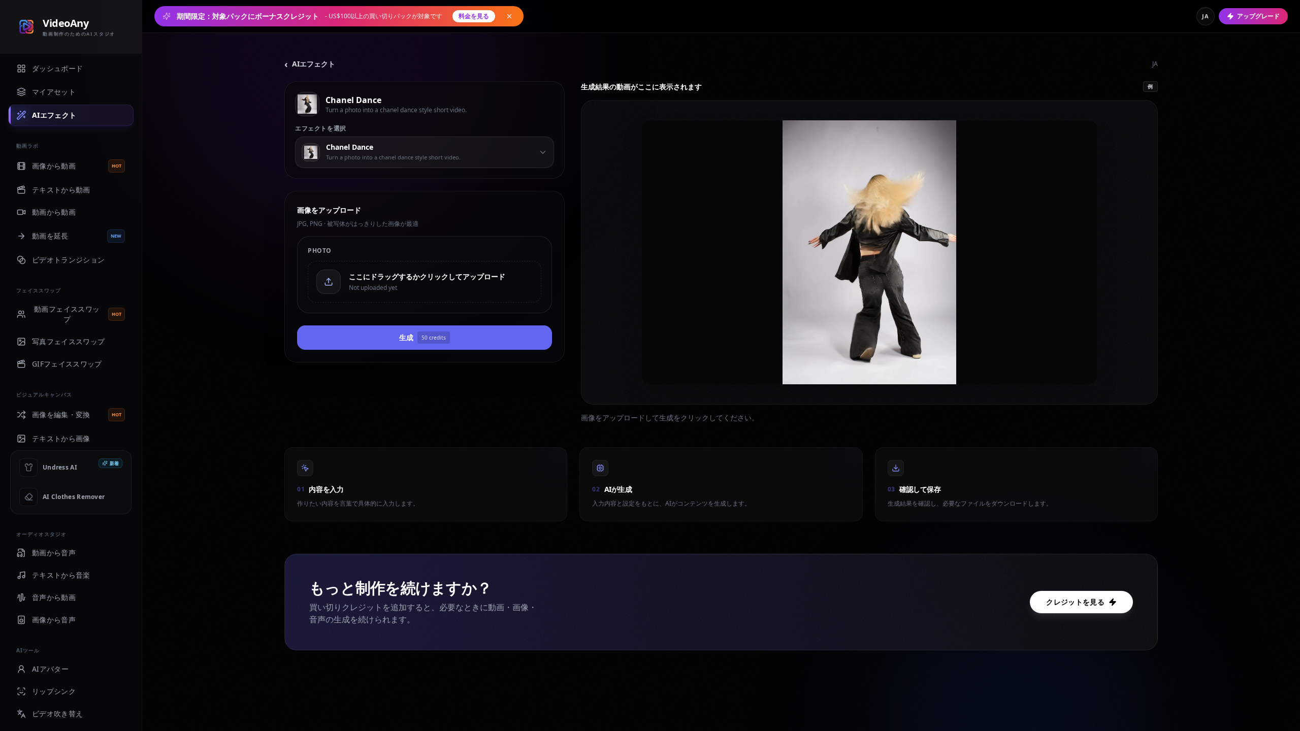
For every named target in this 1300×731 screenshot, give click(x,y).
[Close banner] (509, 16)
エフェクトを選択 (320, 128)
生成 (422, 337)
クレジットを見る (1075, 602)
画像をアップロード (329, 210)
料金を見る (474, 16)
